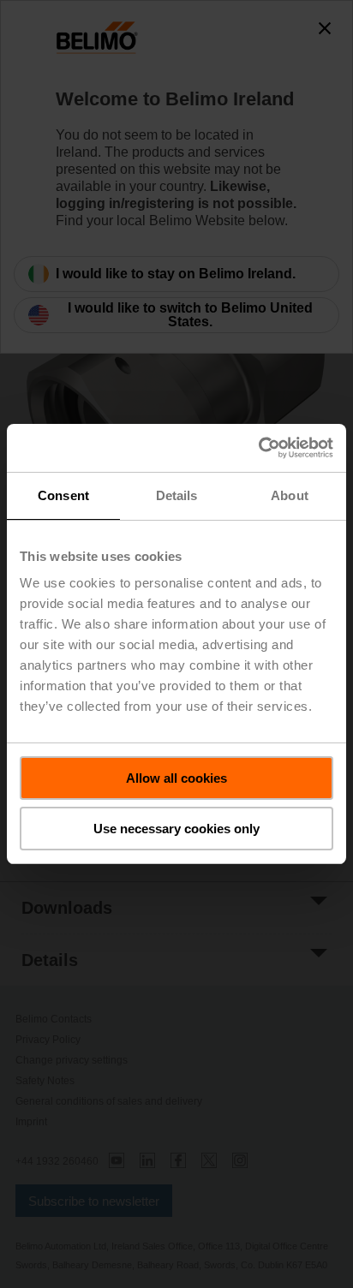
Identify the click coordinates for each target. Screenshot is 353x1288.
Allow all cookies (176, 778)
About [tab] (289, 495)
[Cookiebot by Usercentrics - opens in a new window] (258, 448)
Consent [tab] (63, 495)
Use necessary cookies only (176, 828)
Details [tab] (177, 495)
